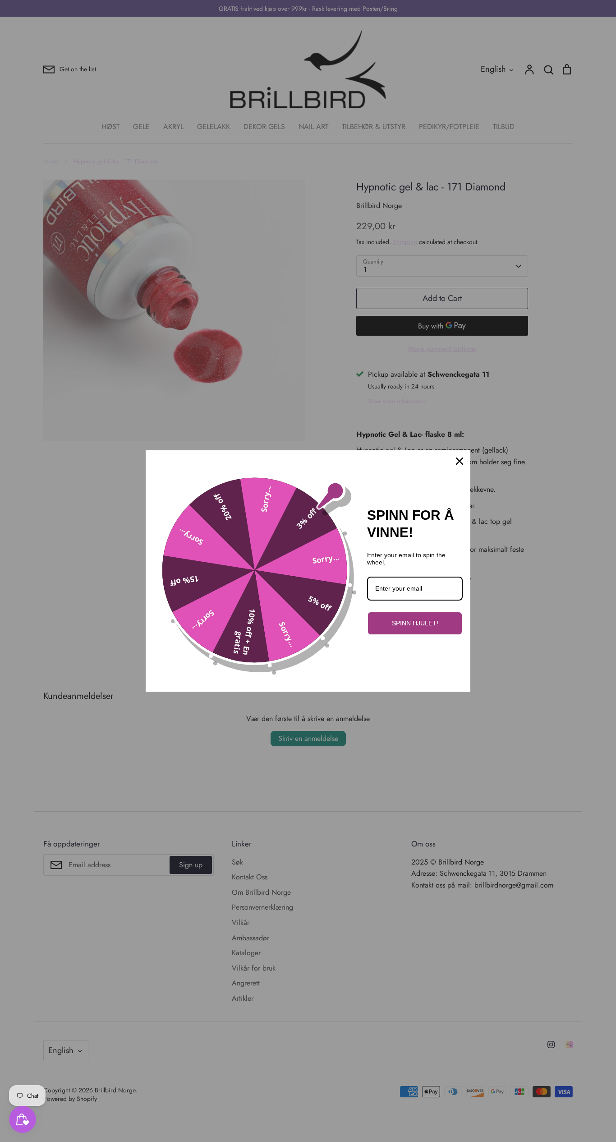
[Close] (459, 461)
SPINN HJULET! (415, 623)
